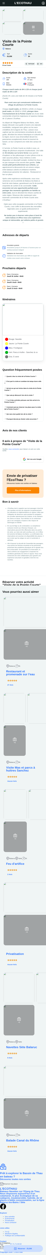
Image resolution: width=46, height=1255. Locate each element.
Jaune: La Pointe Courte (19, 344)
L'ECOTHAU (23, 3)
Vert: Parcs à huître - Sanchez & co (23, 352)
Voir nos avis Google (34, 459)
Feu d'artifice (15, 863)
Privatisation (15, 954)
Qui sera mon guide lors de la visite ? (20, 414)
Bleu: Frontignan (15, 348)
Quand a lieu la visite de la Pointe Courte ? (21, 376)
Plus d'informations (23, 490)
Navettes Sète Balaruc (21, 1047)
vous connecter (13, 449)
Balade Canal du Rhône (22, 1140)
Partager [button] (31, 63)
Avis (41, 63)
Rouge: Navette (15, 339)
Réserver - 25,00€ (25, 1249)
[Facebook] (3, 1206)
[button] (23, 376)
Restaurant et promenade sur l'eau (20, 673)
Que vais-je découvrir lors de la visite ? (20, 395)
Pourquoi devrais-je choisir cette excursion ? (22, 419)
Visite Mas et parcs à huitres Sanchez (20, 769)
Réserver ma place (10, 1184)
